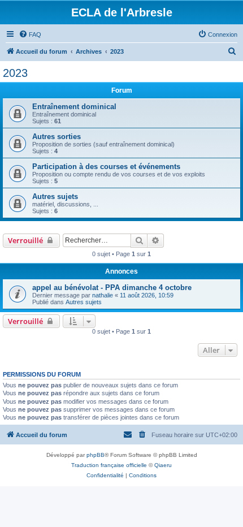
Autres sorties (56, 136)
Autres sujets (55, 196)
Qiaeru (163, 465)
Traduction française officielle (109, 465)
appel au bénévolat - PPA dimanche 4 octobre (112, 287)
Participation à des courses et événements (106, 166)
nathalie (102, 295)
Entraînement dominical (74, 106)
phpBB (95, 455)
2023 (15, 73)
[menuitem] (30, 34)
